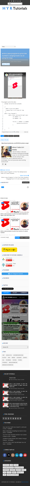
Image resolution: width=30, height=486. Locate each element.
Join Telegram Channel (16, 274)
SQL (3, 360)
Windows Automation (7, 364)
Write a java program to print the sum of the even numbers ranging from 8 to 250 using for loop (18, 405)
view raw (26, 131)
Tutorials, (19, 61)
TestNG (20, 360)
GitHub (17, 131)
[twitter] (11, 1)
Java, (13, 61)
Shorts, (15, 61)
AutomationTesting (18, 355)
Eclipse (4, 357)
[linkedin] (18, 1)
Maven (13, 357)
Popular (6, 292)
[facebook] (9, 1)
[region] (15, 117)
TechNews (8, 360)
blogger (17, 237)
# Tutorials (16, 136)
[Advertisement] (15, 28)
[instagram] (16, 1)
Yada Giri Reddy (25, 482)
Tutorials (4, 362)
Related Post (5, 182)
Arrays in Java (4, 198)
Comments (24, 292)
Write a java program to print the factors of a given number (14, 231)
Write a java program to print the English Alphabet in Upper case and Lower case (14, 214)
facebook (26, 237)
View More (26, 182)
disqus (22, 237)
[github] (13, 1)
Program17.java (5, 131)
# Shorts (11, 136)
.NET (3, 355)
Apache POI (9, 355)
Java (2, 187)
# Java (6, 136)
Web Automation (13, 362)
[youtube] (20, 1)
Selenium (19, 357)
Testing (15, 360)
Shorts (25, 357)
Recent (15, 292)
